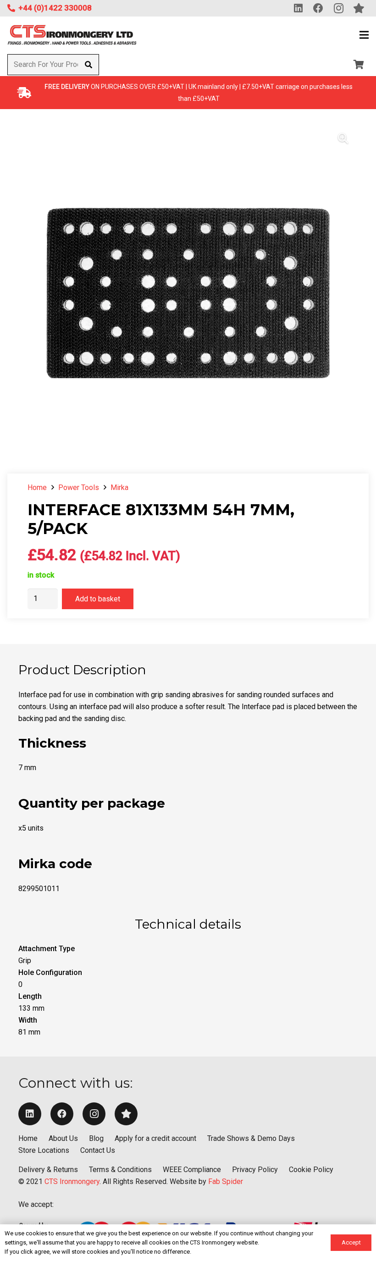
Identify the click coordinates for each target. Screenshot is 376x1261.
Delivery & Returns (48, 1169)
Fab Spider (225, 1181)
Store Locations (43, 1150)
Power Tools (78, 487)
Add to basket (97, 599)
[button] (364, 34)
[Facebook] (61, 1113)
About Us (63, 1138)
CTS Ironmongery (72, 1181)
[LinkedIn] (29, 1113)
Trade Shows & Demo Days (251, 1138)
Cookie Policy (311, 1169)
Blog (96, 1138)
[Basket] (358, 64)
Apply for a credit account (155, 1138)
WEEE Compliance (192, 1169)
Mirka (119, 487)
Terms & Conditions (120, 1169)
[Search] (88, 65)
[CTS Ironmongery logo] (72, 35)
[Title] (126, 1113)
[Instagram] (94, 1113)
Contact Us (97, 1150)
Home (37, 487)
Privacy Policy (255, 1169)
